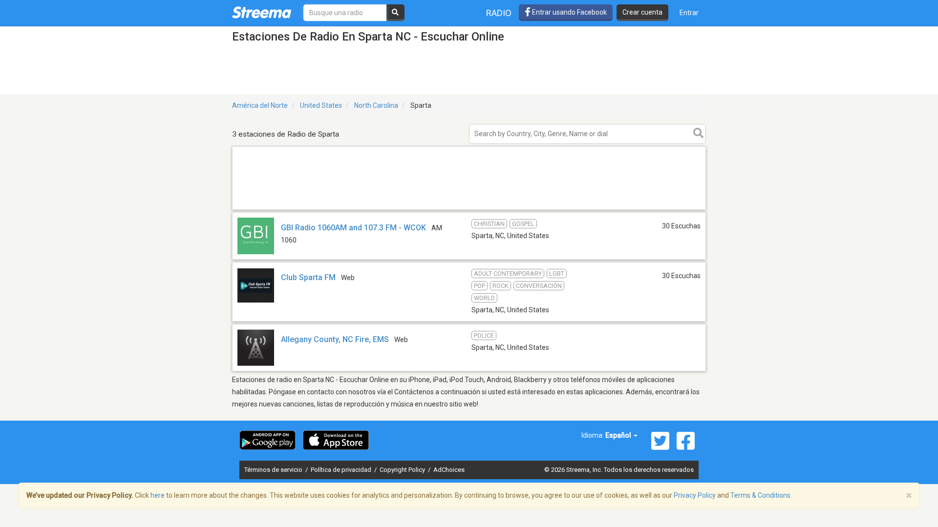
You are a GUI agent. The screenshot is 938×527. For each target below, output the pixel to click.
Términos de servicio (274, 469)
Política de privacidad (342, 469)
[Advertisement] (469, 209)
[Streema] (261, 12)
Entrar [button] (689, 13)
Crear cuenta (642, 12)
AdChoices (449, 469)
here (157, 495)
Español (619, 435)
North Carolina (376, 105)
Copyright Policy (403, 469)
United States (321, 105)
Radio (499, 13)
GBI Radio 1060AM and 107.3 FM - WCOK (353, 227)
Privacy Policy (695, 495)
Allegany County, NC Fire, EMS (335, 339)
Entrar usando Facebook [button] (569, 12)
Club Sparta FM (308, 277)
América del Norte (260, 105)
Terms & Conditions (760, 495)
